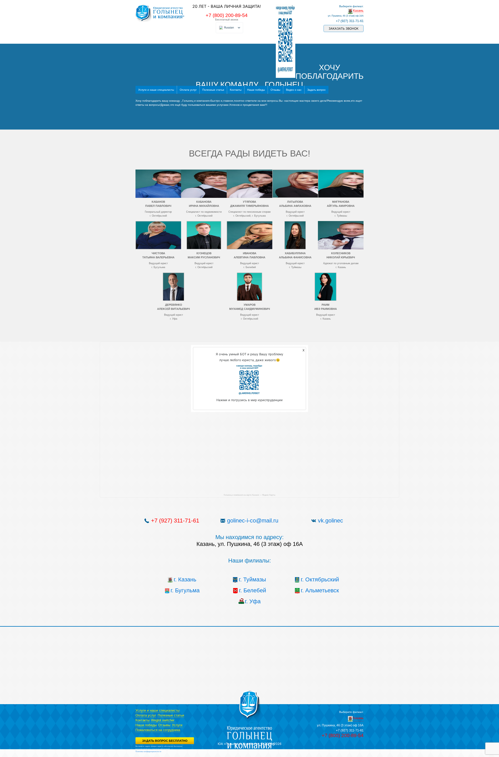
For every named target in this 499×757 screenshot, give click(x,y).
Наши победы (256, 89)
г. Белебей (252, 590)
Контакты (236, 89)
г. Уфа (253, 601)
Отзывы (275, 89)
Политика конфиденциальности (148, 752)
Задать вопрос (316, 89)
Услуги (177, 725)
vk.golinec (330, 520)
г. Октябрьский (320, 579)
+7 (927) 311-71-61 (350, 21)
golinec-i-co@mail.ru (252, 520)
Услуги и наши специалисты (156, 89)
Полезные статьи (213, 89)
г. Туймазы (252, 579)
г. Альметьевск (320, 590)
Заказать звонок (343, 28)
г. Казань (185, 579)
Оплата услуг (188, 89)
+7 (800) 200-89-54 (227, 15)
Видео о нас (294, 89)
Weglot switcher (162, 720)
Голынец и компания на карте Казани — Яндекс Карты (249, 495)
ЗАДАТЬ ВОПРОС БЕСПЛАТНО (165, 740)
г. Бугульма (185, 590)
